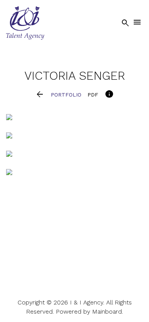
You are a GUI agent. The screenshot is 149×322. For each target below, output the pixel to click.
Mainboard (107, 311)
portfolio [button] (66, 94)
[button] (40, 94)
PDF (92, 94)
